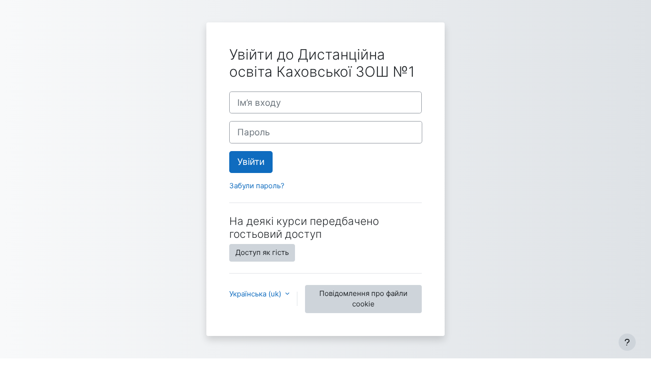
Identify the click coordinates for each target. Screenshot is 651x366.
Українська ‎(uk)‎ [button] (256, 293)
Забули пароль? (257, 185)
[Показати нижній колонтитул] (627, 342)
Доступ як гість (262, 252)
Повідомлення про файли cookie (363, 299)
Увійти (250, 161)
